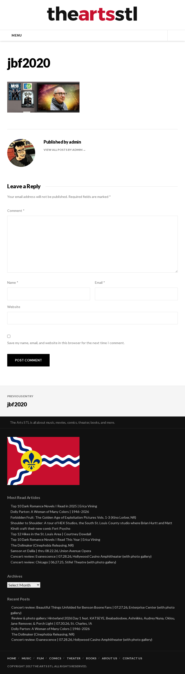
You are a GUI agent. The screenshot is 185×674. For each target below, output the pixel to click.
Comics (55, 658)
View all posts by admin (63, 149)
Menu (17, 35)
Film (40, 658)
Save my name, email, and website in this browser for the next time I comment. (66, 343)
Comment (16, 210)
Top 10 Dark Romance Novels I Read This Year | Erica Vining (55, 539)
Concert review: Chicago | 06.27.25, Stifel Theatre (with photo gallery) (63, 562)
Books (91, 658)
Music (26, 658)
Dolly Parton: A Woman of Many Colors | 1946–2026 (50, 512)
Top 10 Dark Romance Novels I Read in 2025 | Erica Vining (54, 506)
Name (12, 282)
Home (11, 658)
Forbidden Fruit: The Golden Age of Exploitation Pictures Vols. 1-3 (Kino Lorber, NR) (73, 517)
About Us (109, 658)
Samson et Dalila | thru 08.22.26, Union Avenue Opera (51, 551)
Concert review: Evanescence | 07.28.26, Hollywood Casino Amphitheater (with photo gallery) (81, 556)
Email (100, 282)
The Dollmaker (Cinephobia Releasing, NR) (42, 545)
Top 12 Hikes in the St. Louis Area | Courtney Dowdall (51, 534)
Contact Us (132, 658)
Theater (73, 658)
